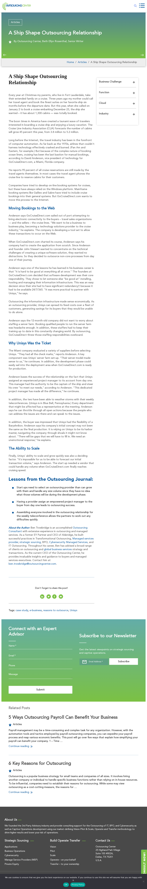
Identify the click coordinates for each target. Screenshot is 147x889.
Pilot (52, 851)
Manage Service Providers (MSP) (21, 860)
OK (66, 885)
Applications (11, 847)
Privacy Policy (78, 885)
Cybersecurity (12, 855)
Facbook (54, 596)
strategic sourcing (30, 542)
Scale (53, 855)
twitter (49, 596)
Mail (61, 596)
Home (70, 62)
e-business (36, 610)
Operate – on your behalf (63, 860)
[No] (143, 881)
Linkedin (42, 596)
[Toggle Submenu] (134, 82)
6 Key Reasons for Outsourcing (40, 763)
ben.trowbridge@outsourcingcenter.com (32, 564)
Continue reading (19, 746)
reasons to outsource (55, 610)
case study (22, 610)
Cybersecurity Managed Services (68, 542)
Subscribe (123, 661)
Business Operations (15, 851)
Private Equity (12, 864)
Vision (53, 847)
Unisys (73, 610)
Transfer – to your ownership (64, 864)
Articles (15, 22)
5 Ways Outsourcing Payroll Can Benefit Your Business (63, 717)
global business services (58, 549)
